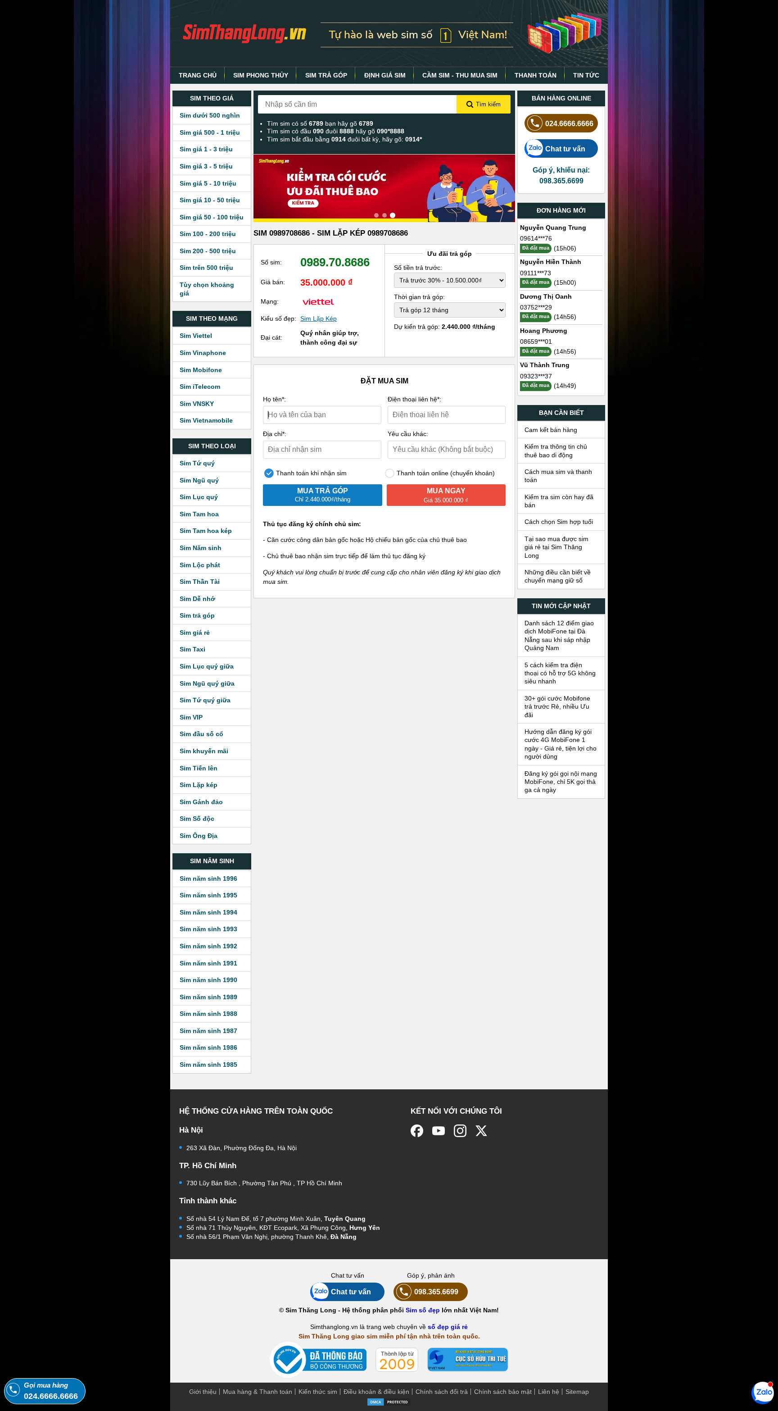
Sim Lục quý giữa (207, 666)
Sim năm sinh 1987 (208, 1030)
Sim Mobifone (201, 369)
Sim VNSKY (197, 403)
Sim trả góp (197, 615)
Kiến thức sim (318, 1391)
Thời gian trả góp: (419, 296)
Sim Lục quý (199, 497)
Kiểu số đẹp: (278, 318)
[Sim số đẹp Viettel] (318, 301)
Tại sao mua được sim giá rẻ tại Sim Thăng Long (556, 547)
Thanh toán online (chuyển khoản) (445, 473)
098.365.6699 (436, 1292)
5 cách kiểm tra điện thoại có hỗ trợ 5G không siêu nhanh (560, 673)
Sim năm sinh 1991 (208, 963)
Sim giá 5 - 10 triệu (208, 183)
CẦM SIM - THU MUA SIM (460, 75)
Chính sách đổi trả (442, 1391)
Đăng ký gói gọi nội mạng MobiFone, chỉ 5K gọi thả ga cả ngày (561, 782)
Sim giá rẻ (195, 632)
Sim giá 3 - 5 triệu (206, 166)
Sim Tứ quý (197, 463)
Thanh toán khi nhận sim (310, 473)
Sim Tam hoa (199, 514)
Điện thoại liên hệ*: (414, 399)
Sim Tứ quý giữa (205, 700)
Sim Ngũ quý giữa (207, 683)
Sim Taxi (192, 649)
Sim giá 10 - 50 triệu (210, 200)
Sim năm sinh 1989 (208, 997)
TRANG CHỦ (198, 75)
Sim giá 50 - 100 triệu (212, 217)
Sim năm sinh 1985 (208, 1064)
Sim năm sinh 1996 (208, 878)
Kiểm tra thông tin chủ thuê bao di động (556, 450)
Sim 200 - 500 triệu (208, 251)
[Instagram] (460, 1130)
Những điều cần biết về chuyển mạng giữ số (558, 576)
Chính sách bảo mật (503, 1391)
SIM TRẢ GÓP (326, 75)
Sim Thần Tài (200, 581)
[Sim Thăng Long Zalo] (762, 1392)
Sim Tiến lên (198, 768)
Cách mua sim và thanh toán (558, 475)
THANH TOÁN (535, 75)
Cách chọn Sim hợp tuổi (559, 521)
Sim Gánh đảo (201, 802)
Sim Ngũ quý (199, 480)
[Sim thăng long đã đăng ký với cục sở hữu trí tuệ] (467, 1359)
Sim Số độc (197, 818)
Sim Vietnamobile (206, 420)
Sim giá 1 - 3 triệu (206, 149)
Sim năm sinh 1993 (208, 929)
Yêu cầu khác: (408, 433)
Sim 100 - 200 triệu (208, 233)
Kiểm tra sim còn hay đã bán (559, 501)
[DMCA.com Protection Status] (389, 1401)
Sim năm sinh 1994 (208, 912)
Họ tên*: (274, 399)
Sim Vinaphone (203, 352)
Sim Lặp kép (198, 784)
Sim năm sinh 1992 (208, 946)
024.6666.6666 (569, 123)
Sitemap (577, 1391)
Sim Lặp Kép (318, 318)
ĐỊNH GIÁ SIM (385, 75)
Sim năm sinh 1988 (208, 1013)
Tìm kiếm (488, 104)
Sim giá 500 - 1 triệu (210, 132)
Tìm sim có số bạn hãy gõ (320, 123)
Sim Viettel (196, 335)
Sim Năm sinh (201, 547)
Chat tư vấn (565, 149)
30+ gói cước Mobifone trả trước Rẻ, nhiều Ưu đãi (557, 707)
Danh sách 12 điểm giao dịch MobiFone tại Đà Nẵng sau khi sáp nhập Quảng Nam (559, 635)
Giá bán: (273, 282)
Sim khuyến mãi (204, 751)
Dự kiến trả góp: (444, 326)
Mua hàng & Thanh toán (257, 1391)
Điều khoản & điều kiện (376, 1391)
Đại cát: (271, 337)
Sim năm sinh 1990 (208, 979)
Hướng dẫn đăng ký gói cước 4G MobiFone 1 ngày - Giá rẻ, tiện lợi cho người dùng (561, 744)
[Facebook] (417, 1130)
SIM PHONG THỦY (260, 75)
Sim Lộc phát (200, 565)
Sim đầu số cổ (201, 733)
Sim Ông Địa (198, 835)
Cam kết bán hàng (551, 429)
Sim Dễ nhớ (197, 598)
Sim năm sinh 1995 (208, 895)
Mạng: (270, 301)
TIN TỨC (586, 75)
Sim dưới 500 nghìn (210, 115)
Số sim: (271, 262)
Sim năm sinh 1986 (208, 1047)
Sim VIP (191, 717)
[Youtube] (438, 1130)
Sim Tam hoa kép (206, 530)
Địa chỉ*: (274, 433)
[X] (481, 1130)
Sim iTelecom (200, 386)
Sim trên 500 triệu (206, 267)
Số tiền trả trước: (418, 267)
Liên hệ (548, 1391)
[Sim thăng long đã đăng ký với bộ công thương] (318, 1360)
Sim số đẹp (423, 1310)
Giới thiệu (203, 1391)
